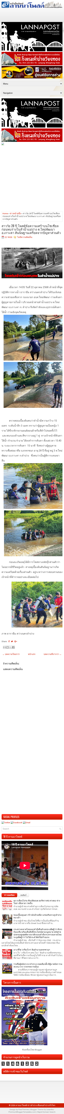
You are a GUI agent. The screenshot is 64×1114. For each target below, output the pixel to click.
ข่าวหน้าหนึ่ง (15, 213)
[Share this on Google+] (16, 641)
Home (5, 213)
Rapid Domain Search (46, 1112)
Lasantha (50, 1110)
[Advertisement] (32, 178)
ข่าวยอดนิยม (9, 895)
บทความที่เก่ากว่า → (53, 654)
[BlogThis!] (7, 647)
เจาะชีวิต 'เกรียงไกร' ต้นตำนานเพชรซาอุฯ (32, 950)
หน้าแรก (31, 654)
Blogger (38, 1050)
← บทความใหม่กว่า (11, 654)
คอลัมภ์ (23, 895)
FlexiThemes (23, 1110)
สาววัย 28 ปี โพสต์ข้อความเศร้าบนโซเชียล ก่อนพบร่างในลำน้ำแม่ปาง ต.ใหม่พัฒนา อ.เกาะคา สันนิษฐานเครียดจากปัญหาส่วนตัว (31, 229)
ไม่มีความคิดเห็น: (25, 237)
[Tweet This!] (12, 641)
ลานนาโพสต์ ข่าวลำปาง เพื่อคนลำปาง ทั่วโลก (35, 1105)
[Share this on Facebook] (9, 641)
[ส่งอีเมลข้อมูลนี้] (4, 647)
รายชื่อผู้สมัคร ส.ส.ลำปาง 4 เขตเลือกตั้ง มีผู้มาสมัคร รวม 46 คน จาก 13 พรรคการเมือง (38, 965)
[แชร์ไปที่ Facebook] (13, 647)
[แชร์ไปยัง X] (10, 647)
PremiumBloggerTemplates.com (22, 1112)
